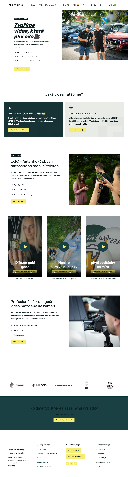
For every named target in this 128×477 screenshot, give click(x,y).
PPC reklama (41, 449)
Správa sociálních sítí (44, 466)
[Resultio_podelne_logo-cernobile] (16, 5)
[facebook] (67, 463)
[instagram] (71, 463)
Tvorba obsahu (42, 462)
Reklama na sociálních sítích (47, 454)
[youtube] (75, 463)
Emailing (40, 458)
